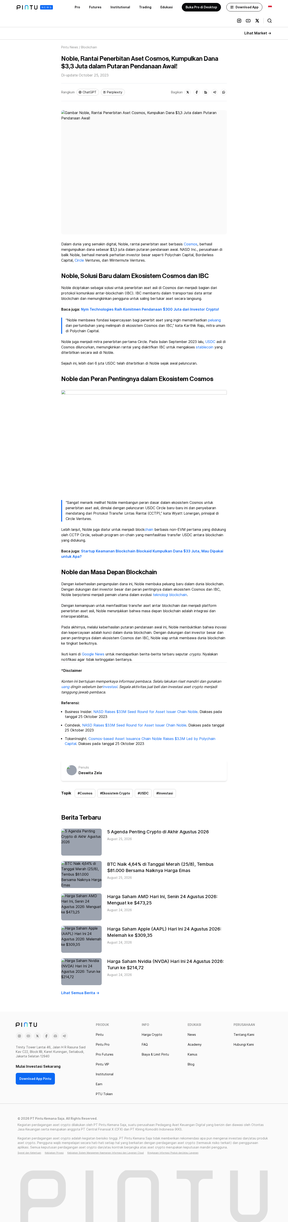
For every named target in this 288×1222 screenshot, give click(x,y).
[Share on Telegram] (215, 92)
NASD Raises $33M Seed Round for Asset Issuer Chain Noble (145, 712)
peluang (214, 320)
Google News (93, 654)
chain (148, 529)
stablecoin (204, 347)
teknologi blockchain (170, 595)
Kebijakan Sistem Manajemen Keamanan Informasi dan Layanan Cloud (105, 1152)
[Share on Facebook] (197, 92)
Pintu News (69, 47)
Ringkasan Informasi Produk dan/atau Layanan (172, 1152)
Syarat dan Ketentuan (29, 1152)
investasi (109, 687)
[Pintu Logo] (35, 7)
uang (65, 687)
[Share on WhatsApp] (223, 92)
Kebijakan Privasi (54, 1152)
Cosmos (190, 244)
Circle (79, 260)
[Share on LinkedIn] (205, 92)
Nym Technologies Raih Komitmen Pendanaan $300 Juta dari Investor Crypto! (150, 309)
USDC (210, 342)
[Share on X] (187, 92)
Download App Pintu (35, 1079)
